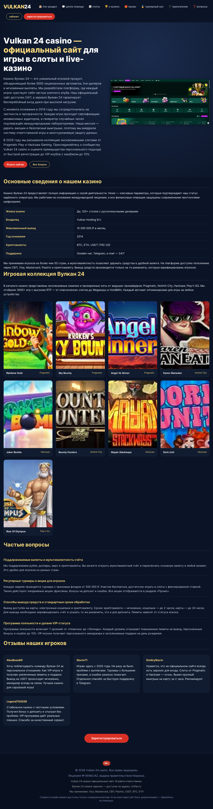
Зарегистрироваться (106, 738)
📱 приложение (178, 6)
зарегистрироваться (39, 16)
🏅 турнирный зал (152, 6)
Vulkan (17, 7)
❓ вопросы (200, 6)
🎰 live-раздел (48, 6)
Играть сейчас (15, 164)
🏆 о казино (112, 6)
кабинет (14, 16)
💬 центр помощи (73, 6)
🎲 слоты (94, 6)
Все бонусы (40, 164)
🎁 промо (130, 6)
